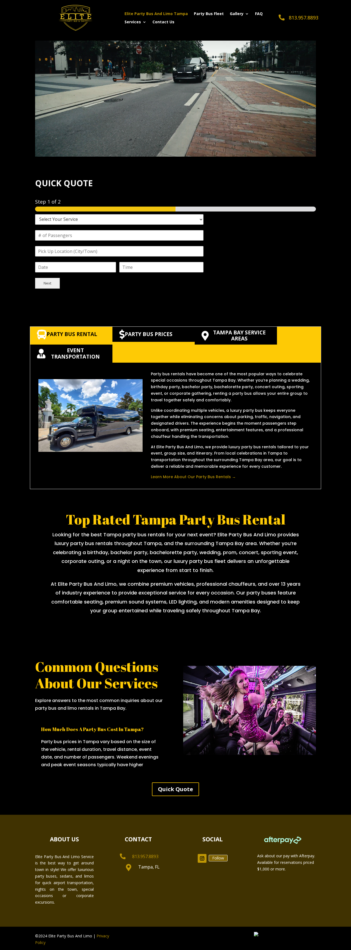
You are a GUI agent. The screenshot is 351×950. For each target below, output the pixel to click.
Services (132, 22)
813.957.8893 (303, 17)
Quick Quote (175, 789)
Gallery (237, 14)
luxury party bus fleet (200, 561)
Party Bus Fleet (209, 14)
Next (47, 283)
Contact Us (163, 22)
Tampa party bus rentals (134, 534)
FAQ (259, 14)
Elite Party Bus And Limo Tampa (156, 14)
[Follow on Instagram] (202, 858)
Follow (218, 858)
